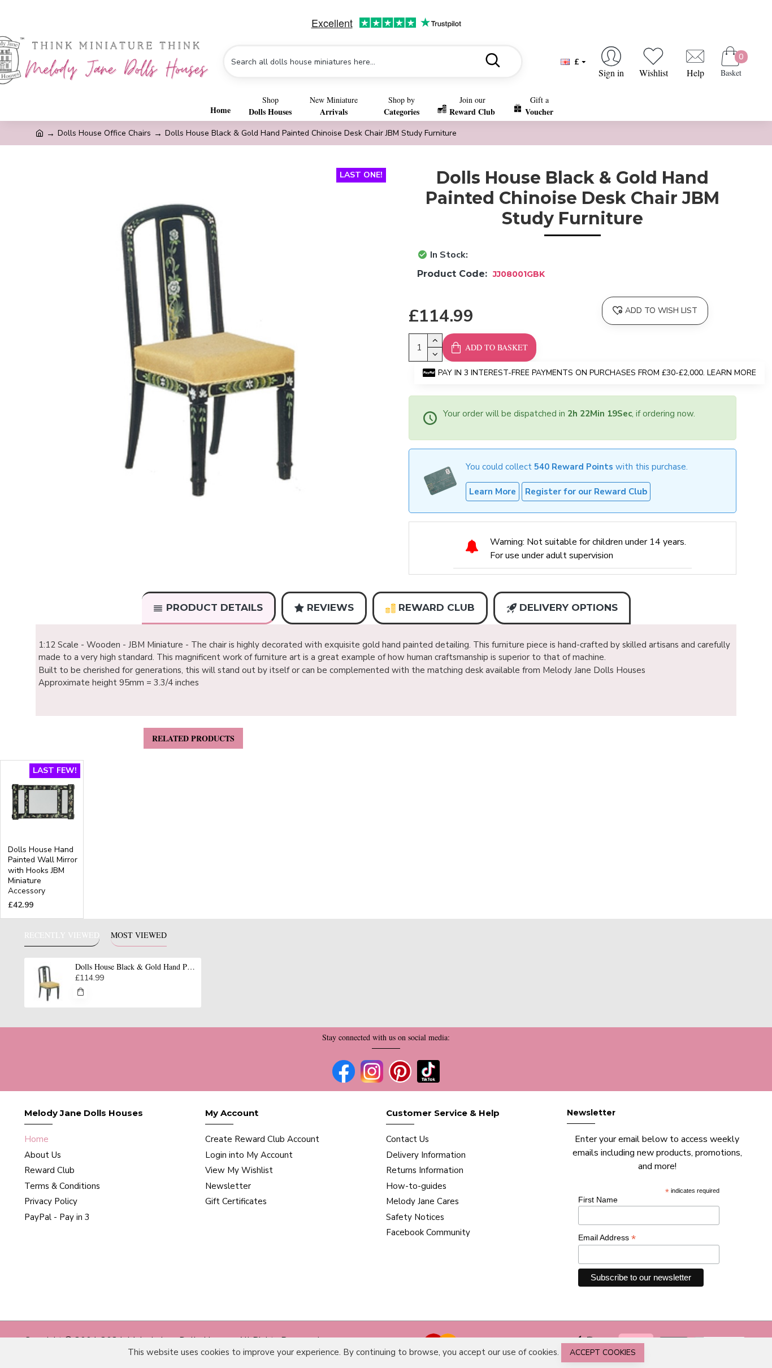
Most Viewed (139, 935)
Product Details (214, 607)
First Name (598, 1199)
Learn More (492, 491)
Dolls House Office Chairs (104, 133)
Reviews (330, 607)
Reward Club (436, 607)
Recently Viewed (61, 935)
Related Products (193, 738)
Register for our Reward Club (586, 491)
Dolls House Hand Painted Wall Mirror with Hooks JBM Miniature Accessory (42, 870)
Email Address (607, 1237)
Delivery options (568, 607)
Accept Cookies (603, 1352)
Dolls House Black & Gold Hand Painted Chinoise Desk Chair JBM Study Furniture (136, 967)
